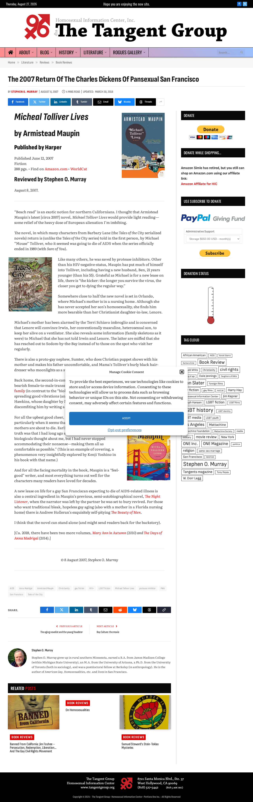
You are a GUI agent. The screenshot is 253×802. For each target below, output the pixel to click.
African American (194, 355)
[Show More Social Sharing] (160, 102)
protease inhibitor (147, 588)
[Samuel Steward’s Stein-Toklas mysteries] (145, 712)
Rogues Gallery (127, 52)
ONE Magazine (215, 443)
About (24, 52)
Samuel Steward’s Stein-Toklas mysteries (140, 746)
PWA (163, 588)
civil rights (229, 369)
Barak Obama (225, 355)
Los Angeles (193, 424)
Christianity (64, 588)
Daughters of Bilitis (229, 376)
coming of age (189, 376)
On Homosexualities (78, 710)
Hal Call (220, 390)
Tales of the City (35, 594)
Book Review (212, 362)
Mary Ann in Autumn (109, 532)
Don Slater (193, 383)
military (187, 437)
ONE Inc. (190, 443)
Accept (126, 418)
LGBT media (192, 417)
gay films (208, 390)
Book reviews (22, 737)
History (66, 52)
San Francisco (16, 594)
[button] (182, 372)
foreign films (216, 383)
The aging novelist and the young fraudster (61, 632)
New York (227, 437)
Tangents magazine (197, 472)
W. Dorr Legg (192, 478)
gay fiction (79, 588)
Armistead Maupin (45, 588)
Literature (93, 52)
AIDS (12, 588)
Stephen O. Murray (24, 92)
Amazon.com (56, 168)
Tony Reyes (223, 472)
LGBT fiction (104, 588)
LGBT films (234, 402)
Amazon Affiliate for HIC (199, 184)
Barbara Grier (188, 363)
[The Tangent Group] (126, 27)
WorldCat (78, 168)
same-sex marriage (209, 450)
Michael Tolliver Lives (124, 588)
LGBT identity (224, 411)
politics (236, 444)
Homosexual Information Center (200, 396)
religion (188, 450)
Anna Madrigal (25, 588)
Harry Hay (235, 390)
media (240, 431)
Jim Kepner (230, 396)
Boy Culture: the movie (108, 632)
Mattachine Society (223, 431)
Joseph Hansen (192, 402)
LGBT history (198, 410)
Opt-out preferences (125, 429)
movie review (206, 437)
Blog (44, 52)
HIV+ (91, 588)
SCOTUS (210, 457)
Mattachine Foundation (196, 431)
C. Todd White (190, 370)
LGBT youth (212, 418)
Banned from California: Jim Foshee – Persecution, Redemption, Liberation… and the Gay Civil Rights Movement (33, 747)
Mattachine (217, 425)
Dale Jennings (208, 376)
